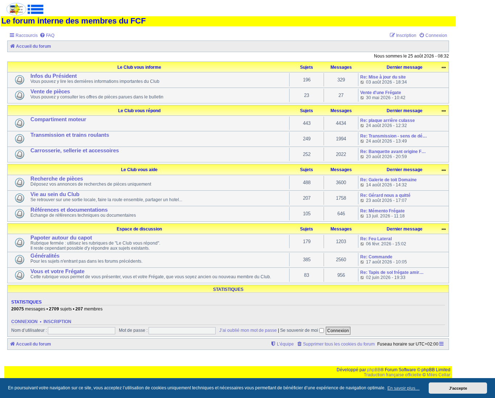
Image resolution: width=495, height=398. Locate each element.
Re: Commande (376, 256)
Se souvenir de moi (299, 330)
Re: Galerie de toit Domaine (388, 179)
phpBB (373, 369)
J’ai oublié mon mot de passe (248, 330)
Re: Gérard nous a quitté (385, 195)
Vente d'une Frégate (380, 92)
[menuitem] (46, 36)
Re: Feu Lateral (376, 238)
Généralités (44, 256)
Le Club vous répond (139, 110)
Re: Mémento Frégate (382, 210)
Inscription (57, 321)
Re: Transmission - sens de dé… (393, 136)
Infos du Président (53, 76)
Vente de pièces (50, 91)
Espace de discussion (139, 229)
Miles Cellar (438, 374)
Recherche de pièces (56, 179)
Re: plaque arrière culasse (387, 120)
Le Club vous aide (139, 169)
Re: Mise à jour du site (383, 77)
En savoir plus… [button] (403, 388)
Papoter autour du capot (61, 238)
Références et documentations (69, 210)
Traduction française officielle (392, 374)
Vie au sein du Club (54, 194)
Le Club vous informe (139, 67)
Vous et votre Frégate (57, 271)
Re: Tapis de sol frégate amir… (392, 272)
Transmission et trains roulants (69, 135)
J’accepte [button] (458, 388)
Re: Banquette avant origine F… (393, 151)
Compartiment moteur (58, 119)
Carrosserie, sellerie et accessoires (74, 150)
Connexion (24, 321)
